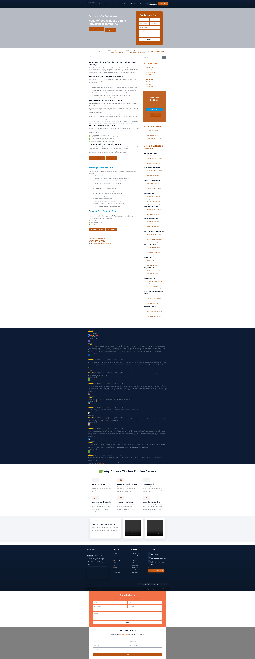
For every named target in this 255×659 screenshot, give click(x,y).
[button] (112, 3)
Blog (135, 4)
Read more (101, 463)
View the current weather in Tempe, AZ (101, 246)
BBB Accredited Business (152, 135)
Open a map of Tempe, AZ (97, 240)
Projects (141, 4)
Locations (119, 4)
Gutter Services (135, 572)
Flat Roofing (134, 569)
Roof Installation (135, 553)
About (106, 4)
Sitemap (116, 567)
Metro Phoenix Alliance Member (154, 133)
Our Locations (117, 569)
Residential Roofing (136, 558)
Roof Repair (134, 560)
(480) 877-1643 (155, 554)
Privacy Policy (117, 572)
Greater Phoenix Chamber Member (154, 138)
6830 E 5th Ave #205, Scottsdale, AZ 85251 (159, 563)
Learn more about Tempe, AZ (98, 238)
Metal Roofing (135, 567)
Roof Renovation (135, 565)
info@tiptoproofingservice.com (158, 558)
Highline (166, 589)
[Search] (164, 57)
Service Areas (117, 560)
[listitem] (139, 584)
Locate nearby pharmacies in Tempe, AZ (101, 243)
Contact (126, 4)
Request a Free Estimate (155, 570)
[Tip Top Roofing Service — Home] (91, 3)
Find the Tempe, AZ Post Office (98, 241)
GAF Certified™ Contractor (152, 130)
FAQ (131, 4)
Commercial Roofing (136, 555)
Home (101, 4)
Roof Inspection (135, 562)
